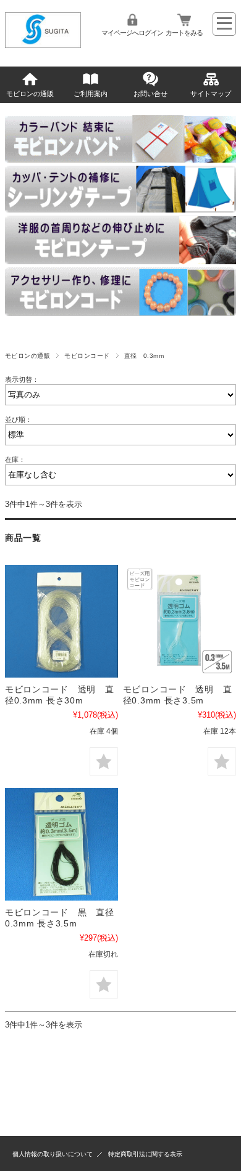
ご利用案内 (91, 93)
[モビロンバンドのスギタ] (43, 44)
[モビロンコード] (61, 621)
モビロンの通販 (30, 93)
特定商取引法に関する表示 (145, 1154)
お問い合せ (150, 93)
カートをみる (184, 32)
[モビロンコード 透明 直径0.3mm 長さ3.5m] (179, 621)
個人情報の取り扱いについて (52, 1154)
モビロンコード (86, 355)
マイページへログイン (132, 32)
